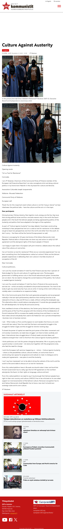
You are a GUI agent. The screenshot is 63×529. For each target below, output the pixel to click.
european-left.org (39, 510)
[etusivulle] (17, 6)
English (5, 50)
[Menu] (59, 6)
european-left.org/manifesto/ (43, 513)
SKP (24, 428)
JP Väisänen (33, 53)
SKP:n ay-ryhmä (14, 417)
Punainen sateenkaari (29, 478)
